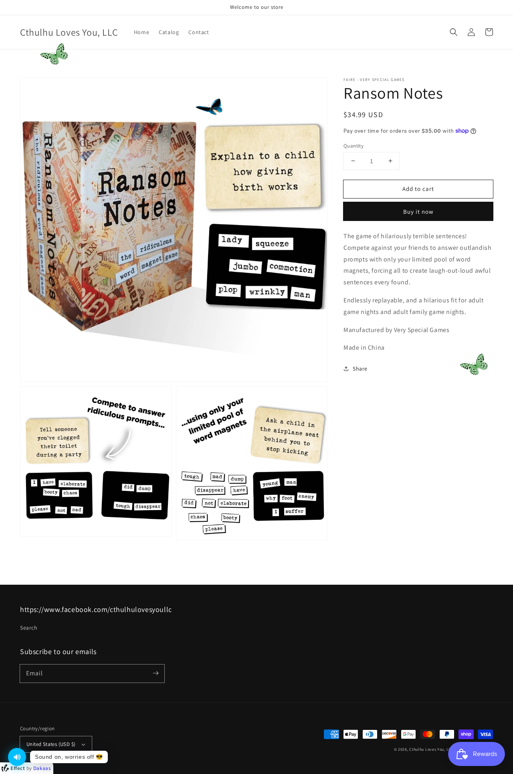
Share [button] (360, 368)
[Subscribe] (155, 673)
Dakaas (42, 768)
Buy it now (418, 211)
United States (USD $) (50, 744)
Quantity (353, 145)
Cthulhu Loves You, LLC (431, 749)
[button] (454, 32)
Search (29, 627)
